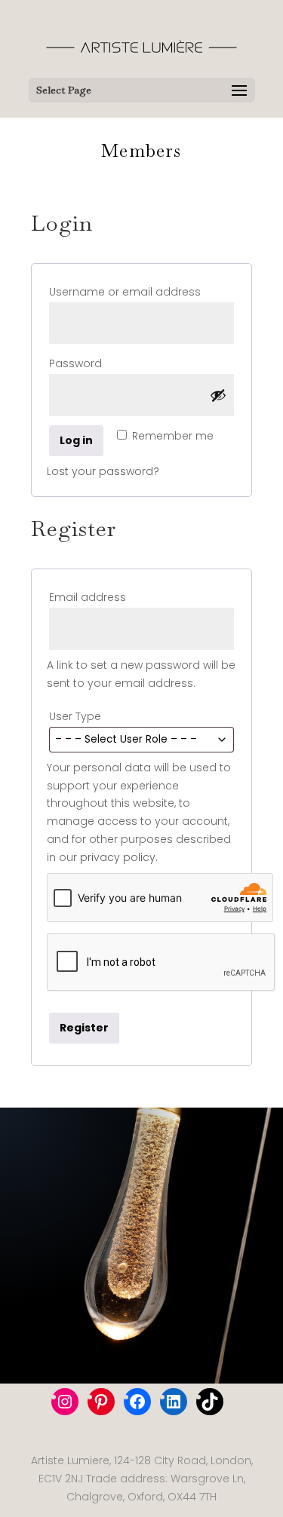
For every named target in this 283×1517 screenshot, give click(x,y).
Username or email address (141, 291)
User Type (79, 716)
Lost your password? (103, 471)
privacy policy (117, 857)
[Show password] (218, 395)
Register (84, 1027)
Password (103, 363)
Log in (76, 440)
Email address (115, 597)
